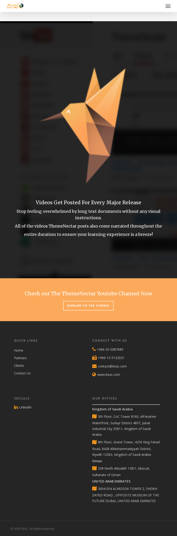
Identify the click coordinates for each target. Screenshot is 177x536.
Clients (19, 365)
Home (18, 350)
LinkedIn (25, 407)
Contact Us (22, 373)
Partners (20, 358)
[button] (168, 6)
